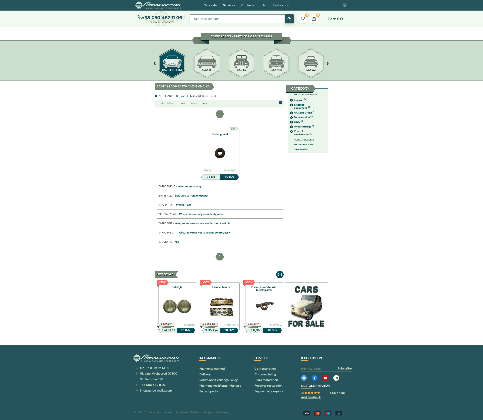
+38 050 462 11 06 (162, 17)
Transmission (303, 117)
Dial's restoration (266, 380)
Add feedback (311, 397)
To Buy (229, 177)
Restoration (281, 5)
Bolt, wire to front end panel (191, 195)
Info (263, 5)
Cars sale (210, 5)
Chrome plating (265, 374)
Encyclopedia (208, 391)
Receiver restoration (268, 386)
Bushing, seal (220, 134)
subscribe (345, 368)
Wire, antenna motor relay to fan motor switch (202, 223)
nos (205, 103)
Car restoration (265, 369)
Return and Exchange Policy (218, 380)
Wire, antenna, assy (189, 186)
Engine (300, 100)
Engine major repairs (269, 391)
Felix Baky (223, 412)
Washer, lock (184, 205)
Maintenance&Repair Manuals (220, 386)
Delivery (205, 374)
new (182, 103)
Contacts (247, 5)
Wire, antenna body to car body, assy (201, 214)
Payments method (212, 369)
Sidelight (177, 287)
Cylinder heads (221, 287)
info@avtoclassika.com (156, 390)
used (194, 103)
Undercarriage (304, 126)
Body (298, 122)
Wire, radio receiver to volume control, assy (204, 232)
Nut (177, 242)
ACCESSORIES (304, 112)
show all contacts (162, 22)
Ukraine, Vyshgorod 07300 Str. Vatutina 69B (158, 376)
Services (229, 5)
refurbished (167, 103)
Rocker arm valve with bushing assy (264, 288)
